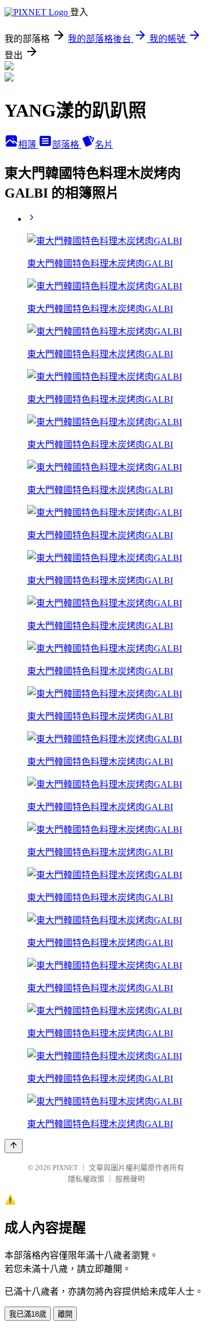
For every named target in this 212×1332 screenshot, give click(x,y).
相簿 (28, 144)
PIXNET (65, 1167)
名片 (104, 144)
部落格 (66, 144)
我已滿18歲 (27, 1314)
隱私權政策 (86, 1179)
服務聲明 (130, 1179)
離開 (65, 1314)
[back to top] (14, 1146)
